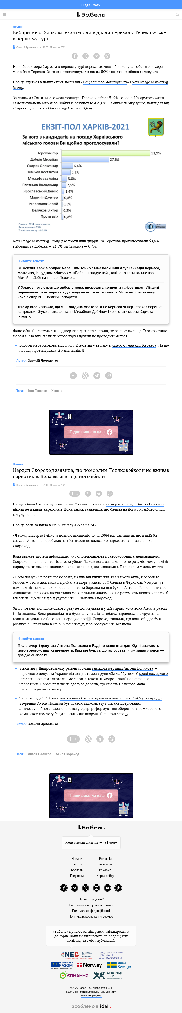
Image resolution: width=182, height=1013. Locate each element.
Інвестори (105, 864)
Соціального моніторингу (105, 82)
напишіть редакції (91, 995)
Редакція (105, 858)
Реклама (105, 870)
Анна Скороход (67, 754)
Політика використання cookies (91, 916)
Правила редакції (91, 899)
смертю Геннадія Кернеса (134, 345)
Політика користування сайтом (91, 905)
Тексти (77, 864)
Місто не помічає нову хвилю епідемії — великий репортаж (88, 292)
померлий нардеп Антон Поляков (135, 504)
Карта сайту (105, 876)
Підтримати (91, 5)
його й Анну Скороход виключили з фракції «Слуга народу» (111, 698)
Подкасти (77, 876)
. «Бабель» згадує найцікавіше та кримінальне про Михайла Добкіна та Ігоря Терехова (89, 272)
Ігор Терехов (37, 390)
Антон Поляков (39, 754)
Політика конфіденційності (91, 911)
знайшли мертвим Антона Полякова (122, 668)
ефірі (56, 525)
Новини (77, 858)
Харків (56, 390)
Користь (77, 870)
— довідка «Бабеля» (91, 650)
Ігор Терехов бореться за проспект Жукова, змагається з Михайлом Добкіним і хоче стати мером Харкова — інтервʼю (90, 311)
